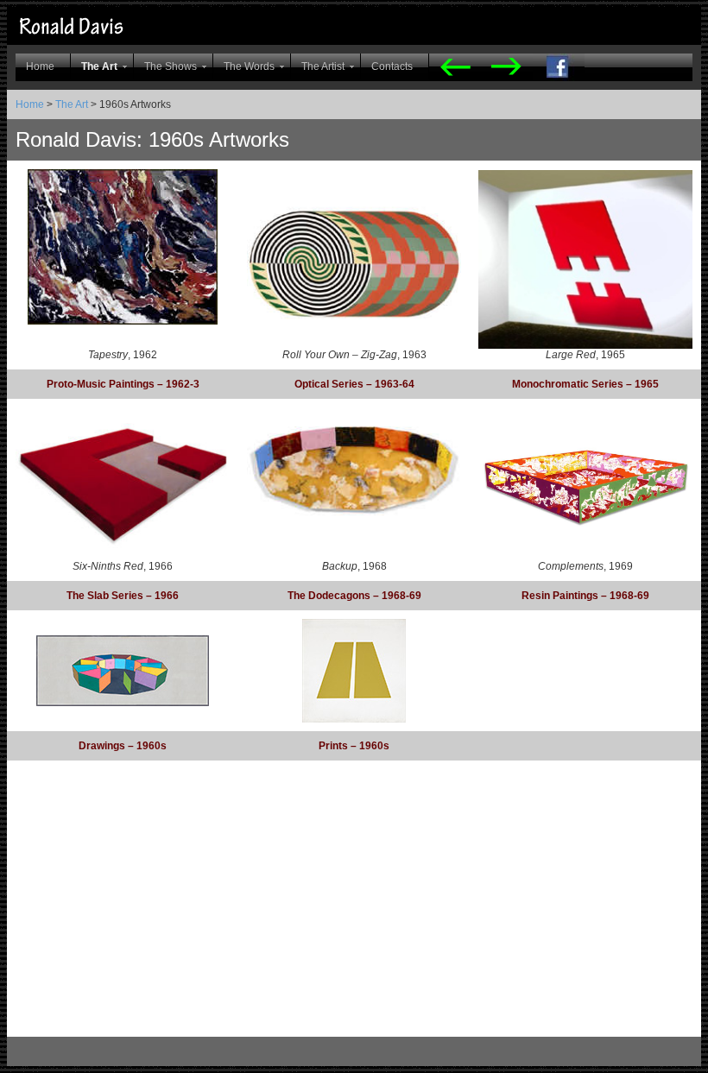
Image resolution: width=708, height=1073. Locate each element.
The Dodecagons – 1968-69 (354, 596)
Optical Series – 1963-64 (354, 384)
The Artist (323, 66)
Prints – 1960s (354, 746)
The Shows (170, 66)
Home (40, 66)
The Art (99, 66)
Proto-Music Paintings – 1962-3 (123, 384)
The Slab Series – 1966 (122, 596)
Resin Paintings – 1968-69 (585, 596)
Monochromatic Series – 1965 (585, 384)
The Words (249, 66)
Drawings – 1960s (123, 746)
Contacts (392, 66)
